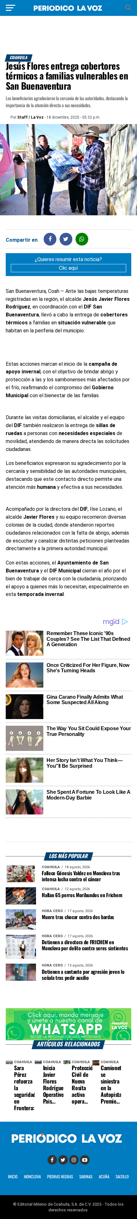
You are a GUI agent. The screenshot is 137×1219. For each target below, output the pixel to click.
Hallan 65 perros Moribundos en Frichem (82, 895)
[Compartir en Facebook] (50, 239)
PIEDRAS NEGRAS (60, 1176)
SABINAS (85, 1176)
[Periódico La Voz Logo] (68, 11)
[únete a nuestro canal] (68, 1024)
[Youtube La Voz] (85, 1160)
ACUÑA (104, 1176)
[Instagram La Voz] (74, 1160)
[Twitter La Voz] (63, 1160)
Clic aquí (68, 268)
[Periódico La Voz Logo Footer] (68, 1143)
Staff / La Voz (30, 117)
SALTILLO (122, 1176)
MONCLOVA (32, 1176)
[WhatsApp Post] (81, 239)
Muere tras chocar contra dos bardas (78, 917)
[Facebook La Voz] (52, 1160)
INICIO (13, 1176)
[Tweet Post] (65, 239)
